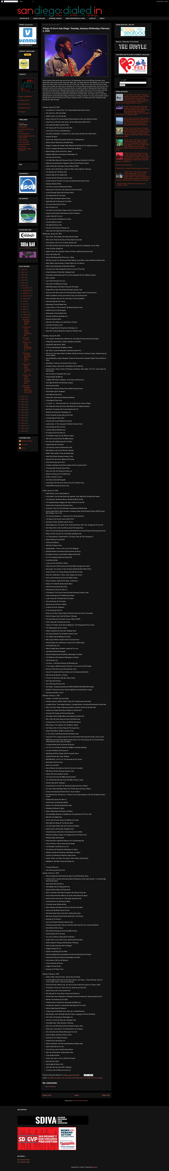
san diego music (59, 1078)
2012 (23, 415)
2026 (23, 269)
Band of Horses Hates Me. (124, 165)
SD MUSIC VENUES (55, 18)
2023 (23, 277)
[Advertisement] (133, 203)
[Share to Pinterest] (92, 1075)
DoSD (21, 131)
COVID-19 (92, 18)
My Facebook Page (24, 1159)
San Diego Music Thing (26, 129)
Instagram (22, 111)
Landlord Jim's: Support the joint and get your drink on (133, 168)
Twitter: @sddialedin (25, 96)
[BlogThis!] (87, 1075)
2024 (23, 275)
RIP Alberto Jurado (26, 338)
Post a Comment (50, 1086)
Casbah (21, 123)
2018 (23, 399)
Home (76, 1095)
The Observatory (24, 133)
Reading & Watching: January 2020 (26, 322)
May (24, 306)
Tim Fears (24, 444)
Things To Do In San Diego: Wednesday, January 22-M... (27, 346)
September (26, 296)
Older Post (106, 1095)
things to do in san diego (94, 1078)
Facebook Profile (24, 104)
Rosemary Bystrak (26, 441)
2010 (23, 420)
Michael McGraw (24, 144)
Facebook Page (24, 100)
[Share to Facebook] (90, 1075)
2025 (23, 272)
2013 (23, 412)
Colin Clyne (22, 146)
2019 (23, 396)
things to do (82, 1078)
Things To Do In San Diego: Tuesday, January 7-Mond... (27, 379)
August (25, 298)
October (25, 293)
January (25, 317)
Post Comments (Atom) (80, 1100)
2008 (23, 426)
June (24, 304)
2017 (23, 402)
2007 (23, 428)
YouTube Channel (24, 108)
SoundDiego (23, 127)
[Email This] (85, 1075)
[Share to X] (88, 1075)
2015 (23, 407)
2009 (23, 423)
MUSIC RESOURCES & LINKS (75, 18)
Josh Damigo (23, 140)
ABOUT (102, 18)
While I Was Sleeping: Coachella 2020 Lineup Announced (27, 389)
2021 (23, 283)
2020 (23, 285)
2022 (23, 280)
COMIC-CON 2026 (39, 18)
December (26, 288)
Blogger (95, 1167)
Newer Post (47, 1095)
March (25, 312)
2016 (23, 404)
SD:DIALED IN (24, 18)
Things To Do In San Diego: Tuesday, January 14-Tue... (27, 368)
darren (23, 448)
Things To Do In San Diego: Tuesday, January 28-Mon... (27, 331)
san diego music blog (71, 1078)
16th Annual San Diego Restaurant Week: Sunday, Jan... (27, 357)
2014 (23, 410)
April (24, 309)
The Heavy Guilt (24, 142)
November (26, 290)
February (26, 314)
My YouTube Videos (24, 1162)
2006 (23, 431)
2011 (23, 418)
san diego (51, 1078)
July (24, 301)
